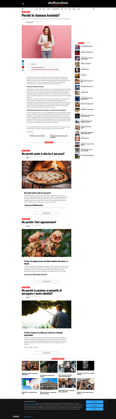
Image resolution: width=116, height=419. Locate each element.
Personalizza (94, 405)
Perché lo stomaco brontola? (38, 67)
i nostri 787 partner (31, 403)
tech (65, 9)
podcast (78, 9)
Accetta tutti (94, 401)
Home (37, 9)
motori (69, 9)
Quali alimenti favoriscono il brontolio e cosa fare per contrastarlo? (45, 69)
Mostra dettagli (27, 416)
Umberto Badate (30, 22)
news (40, 9)
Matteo (28, 157)
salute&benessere (55, 9)
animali (74, 9)
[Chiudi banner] (105, 400)
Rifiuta (94, 408)
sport (62, 9)
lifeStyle (48, 9)
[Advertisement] (84, 32)
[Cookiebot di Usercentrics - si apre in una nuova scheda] (16, 417)
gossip (44, 9)
